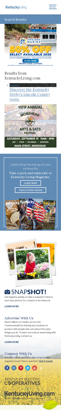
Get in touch (46, 361)
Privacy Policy (18, 398)
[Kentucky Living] (16, 7)
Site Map (39, 398)
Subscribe (30, 183)
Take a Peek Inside (30, 190)
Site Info (30, 398)
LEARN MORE (12, 342)
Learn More (12, 306)
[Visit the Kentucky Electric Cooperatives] (22, 381)
